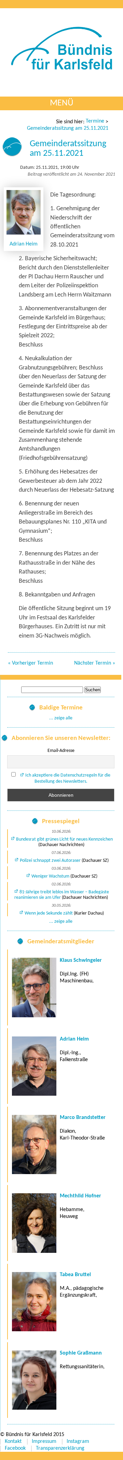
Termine (95, 121)
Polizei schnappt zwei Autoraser (50, 860)
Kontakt (13, 1441)
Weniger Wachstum (50, 876)
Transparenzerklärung (60, 1448)
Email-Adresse (60, 750)
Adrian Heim (24, 244)
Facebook (15, 1448)
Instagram (78, 1441)
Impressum (44, 1441)
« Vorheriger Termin (30, 663)
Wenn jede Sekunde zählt (49, 913)
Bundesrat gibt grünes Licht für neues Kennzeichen (64, 839)
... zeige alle (60, 718)
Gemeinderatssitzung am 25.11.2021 (67, 128)
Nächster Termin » (94, 663)
